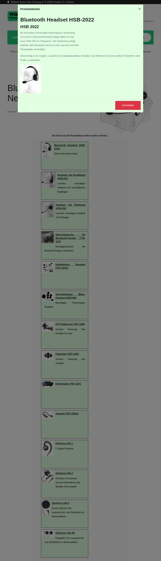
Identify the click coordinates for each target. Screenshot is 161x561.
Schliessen (128, 105)
